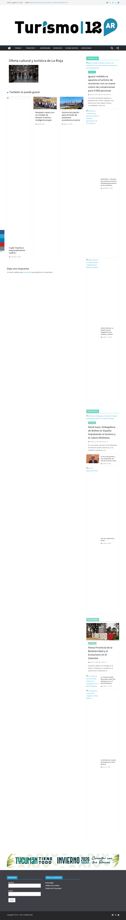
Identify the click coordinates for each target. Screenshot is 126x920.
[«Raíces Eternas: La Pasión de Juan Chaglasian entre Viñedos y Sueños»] (92, 332)
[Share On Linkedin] (2, 240)
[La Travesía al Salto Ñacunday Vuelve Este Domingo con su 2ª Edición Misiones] (92, 681)
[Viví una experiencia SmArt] (92, 541)
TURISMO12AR (28, 915)
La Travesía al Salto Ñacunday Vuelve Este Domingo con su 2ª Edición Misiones (108, 680)
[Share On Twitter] (2, 236)
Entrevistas (57, 48)
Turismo (18, 48)
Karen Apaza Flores (105, 94)
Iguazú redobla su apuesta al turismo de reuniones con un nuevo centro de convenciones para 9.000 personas (101, 83)
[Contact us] (2, 249)
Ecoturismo (92, 643)
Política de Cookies (52, 885)
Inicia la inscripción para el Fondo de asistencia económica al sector (71, 116)
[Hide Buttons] (1, 252)
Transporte (30, 48)
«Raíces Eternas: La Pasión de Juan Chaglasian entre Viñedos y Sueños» (107, 331)
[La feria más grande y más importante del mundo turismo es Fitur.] (92, 460)
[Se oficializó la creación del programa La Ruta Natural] (92, 763)
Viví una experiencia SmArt (107, 539)
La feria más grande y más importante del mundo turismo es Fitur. (109, 459)
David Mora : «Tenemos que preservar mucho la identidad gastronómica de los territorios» (109, 182)
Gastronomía (45, 48)
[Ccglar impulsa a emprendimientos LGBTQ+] (18, 98)
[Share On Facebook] (2, 232)
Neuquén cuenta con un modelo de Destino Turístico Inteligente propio (44, 116)
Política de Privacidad (53, 888)
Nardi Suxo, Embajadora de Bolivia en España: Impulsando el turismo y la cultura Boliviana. (101, 432)
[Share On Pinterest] (2, 244)
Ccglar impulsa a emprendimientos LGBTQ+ (17, 250)
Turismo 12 (104, 442)
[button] (22, 48)
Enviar (12, 900)
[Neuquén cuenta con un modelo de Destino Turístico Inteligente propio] (45, 98)
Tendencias (92, 72)
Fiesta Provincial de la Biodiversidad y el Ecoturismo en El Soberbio (100, 653)
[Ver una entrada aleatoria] (117, 48)
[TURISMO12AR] (63, 10)
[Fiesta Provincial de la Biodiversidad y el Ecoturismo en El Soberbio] (102, 631)
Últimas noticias (71, 48)
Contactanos (86, 48)
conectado (27, 272)
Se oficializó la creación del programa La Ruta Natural (108, 762)
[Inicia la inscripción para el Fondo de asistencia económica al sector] (71, 98)
